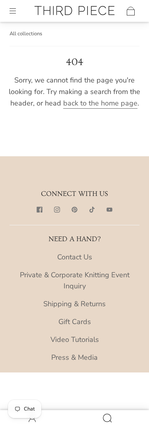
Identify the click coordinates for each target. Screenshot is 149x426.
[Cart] (130, 11)
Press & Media (74, 357)
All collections (26, 33)
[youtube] (109, 210)
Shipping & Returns (74, 304)
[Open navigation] (18, 11)
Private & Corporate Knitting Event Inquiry (75, 280)
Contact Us (74, 257)
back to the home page (100, 103)
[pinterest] (74, 210)
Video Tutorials (74, 339)
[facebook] (39, 210)
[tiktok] (92, 210)
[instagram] (57, 210)
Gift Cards (74, 321)
